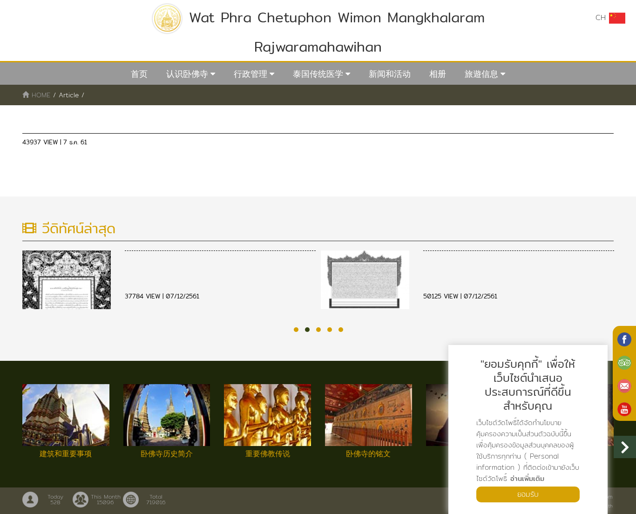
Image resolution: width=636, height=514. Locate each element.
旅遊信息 (481, 74)
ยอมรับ (528, 494)
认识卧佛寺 (187, 74)
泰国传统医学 (318, 74)
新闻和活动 (390, 74)
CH (602, 17)
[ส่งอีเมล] (624, 385)
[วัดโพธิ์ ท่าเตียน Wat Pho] (624, 338)
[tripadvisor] (624, 361)
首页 (139, 74)
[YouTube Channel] (624, 408)
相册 (437, 74)
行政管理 (250, 74)
